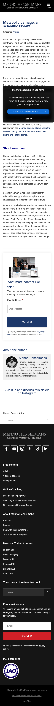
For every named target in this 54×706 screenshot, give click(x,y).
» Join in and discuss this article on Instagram (27, 391)
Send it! (27, 636)
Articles (16, 32)
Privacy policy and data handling (27, 695)
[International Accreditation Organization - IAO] (11, 671)
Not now (28, 118)
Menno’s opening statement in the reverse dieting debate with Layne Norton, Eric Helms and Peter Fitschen (26, 131)
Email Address (15, 300)
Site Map (27, 701)
